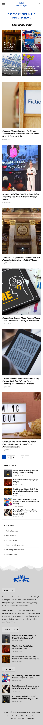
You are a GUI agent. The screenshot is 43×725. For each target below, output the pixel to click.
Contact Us (20, 716)
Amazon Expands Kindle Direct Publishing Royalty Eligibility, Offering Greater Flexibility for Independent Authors (20, 381)
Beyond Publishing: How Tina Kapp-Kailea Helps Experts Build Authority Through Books (20, 196)
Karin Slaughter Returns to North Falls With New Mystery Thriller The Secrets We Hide (25, 512)
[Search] (40, 4)
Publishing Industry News (14, 550)
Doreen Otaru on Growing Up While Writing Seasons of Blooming (25, 472)
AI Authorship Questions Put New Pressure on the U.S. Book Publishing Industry (26, 501)
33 (22, 457)
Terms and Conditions (17, 719)
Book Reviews (10, 536)
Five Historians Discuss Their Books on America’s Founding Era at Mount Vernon (25, 491)
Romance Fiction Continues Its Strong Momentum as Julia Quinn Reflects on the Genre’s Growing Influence (20, 133)
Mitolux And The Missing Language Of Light (22, 647)
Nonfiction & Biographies (14, 545)
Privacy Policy (31, 716)
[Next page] (27, 457)
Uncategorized (10, 554)
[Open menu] (3, 4)
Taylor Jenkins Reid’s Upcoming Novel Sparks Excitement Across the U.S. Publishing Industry (19, 444)
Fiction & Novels (10, 540)
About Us (10, 716)
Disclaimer (30, 719)
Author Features (11, 531)
